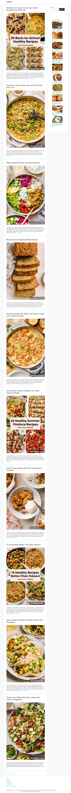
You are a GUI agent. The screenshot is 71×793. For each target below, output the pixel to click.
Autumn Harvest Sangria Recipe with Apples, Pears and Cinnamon (57, 61)
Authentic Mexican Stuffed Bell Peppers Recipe (56, 103)
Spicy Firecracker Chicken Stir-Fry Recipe (57, 72)
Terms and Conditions (11, 785)
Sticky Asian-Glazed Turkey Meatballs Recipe (57, 50)
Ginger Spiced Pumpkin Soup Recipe (57, 114)
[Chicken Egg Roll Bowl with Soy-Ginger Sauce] (57, 87)
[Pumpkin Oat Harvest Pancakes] (57, 35)
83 (11, 773)
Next (13, 773)
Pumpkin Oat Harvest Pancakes (56, 40)
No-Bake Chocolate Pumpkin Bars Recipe (56, 30)
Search (51, 7)
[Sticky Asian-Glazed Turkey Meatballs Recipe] (57, 45)
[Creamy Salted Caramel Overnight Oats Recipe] (57, 77)
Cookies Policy (9, 782)
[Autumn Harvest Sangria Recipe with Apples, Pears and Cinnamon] (57, 55)
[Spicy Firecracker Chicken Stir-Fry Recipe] (57, 67)
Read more (32, 78)
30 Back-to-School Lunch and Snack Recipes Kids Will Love (22, 9)
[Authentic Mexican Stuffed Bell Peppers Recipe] (57, 97)
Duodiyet (9, 2)
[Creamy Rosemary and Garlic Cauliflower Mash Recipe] (57, 119)
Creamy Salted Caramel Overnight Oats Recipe (57, 82)
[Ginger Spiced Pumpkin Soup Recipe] (57, 109)
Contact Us (8, 780)
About (7, 778)
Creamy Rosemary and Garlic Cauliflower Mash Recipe (57, 125)
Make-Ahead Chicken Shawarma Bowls (23, 163)
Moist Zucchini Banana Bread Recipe (22, 240)
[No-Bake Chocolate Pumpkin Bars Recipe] (57, 25)
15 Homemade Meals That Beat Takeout (23, 545)
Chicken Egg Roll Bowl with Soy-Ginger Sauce (57, 93)
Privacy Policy (9, 784)
